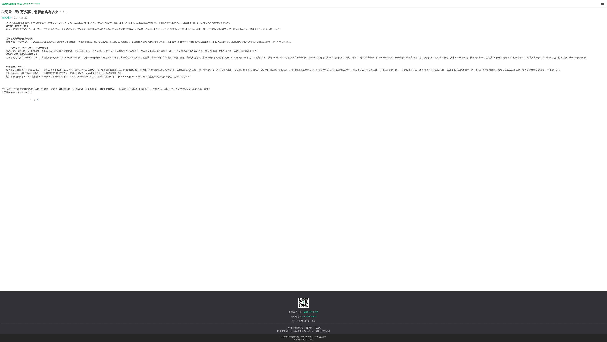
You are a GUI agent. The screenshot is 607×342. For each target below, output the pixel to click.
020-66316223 (309, 316)
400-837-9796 (311, 312)
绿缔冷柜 (7, 17)
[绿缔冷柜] (21, 2)
